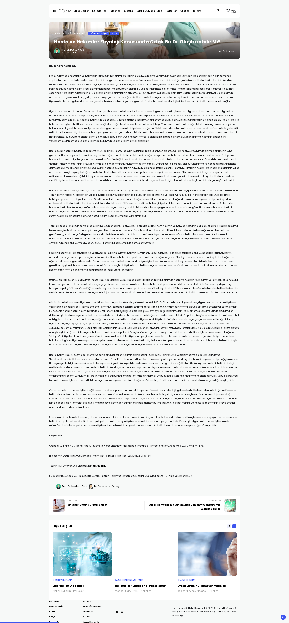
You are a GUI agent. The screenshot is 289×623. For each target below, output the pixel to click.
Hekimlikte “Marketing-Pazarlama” (141, 586)
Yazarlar (86, 617)
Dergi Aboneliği (56, 606)
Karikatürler (54, 622)
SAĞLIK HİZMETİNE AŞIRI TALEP (129, 580)
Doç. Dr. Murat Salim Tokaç (192, 591)
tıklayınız (99, 466)
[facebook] (117, 612)
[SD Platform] (63, 11)
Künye (52, 617)
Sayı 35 (114, 33)
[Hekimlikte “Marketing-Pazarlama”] (144, 554)
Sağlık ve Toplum (75, 33)
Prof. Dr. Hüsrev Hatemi (127, 591)
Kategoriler (87, 601)
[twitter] (122, 612)
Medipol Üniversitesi (92, 606)
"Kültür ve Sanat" (187, 580)
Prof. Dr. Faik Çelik (62, 591)
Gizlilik (52, 612)
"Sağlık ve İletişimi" (98, 33)
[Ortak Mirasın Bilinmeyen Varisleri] (207, 554)
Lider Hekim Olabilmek (68, 586)
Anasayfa (59, 33)
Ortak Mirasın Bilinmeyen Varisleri (202, 586)
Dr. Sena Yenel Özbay (106, 486)
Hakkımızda (54, 601)
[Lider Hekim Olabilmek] (82, 554)
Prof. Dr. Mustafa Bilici (72, 50)
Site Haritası (88, 612)
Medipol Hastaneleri (91, 622)
